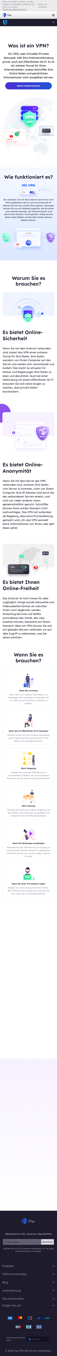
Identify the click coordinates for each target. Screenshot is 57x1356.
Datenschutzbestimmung (14, 9)
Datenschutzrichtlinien (15, 1338)
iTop (28, 1221)
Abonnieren (47, 1242)
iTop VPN (7, 15)
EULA (8, 1340)
